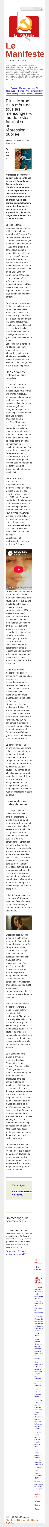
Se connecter (24, 1520)
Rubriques (10, 91)
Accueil (14, 88)
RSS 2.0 (10, 1523)
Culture (37, 1501)
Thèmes (20, 91)
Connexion (11, 1251)
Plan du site (11, 1520)
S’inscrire (22, 1251)
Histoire (37, 1505)
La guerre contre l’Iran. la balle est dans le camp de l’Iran (37, 1440)
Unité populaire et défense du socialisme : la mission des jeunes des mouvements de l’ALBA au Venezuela (39, 1374)
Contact (35, 1520)
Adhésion (38, 94)
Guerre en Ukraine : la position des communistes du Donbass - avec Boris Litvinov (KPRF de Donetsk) (39, 1326)
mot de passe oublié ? (16, 1254)
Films (29, 94)
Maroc (36, 1509)
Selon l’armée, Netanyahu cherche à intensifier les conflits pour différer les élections (38, 1349)
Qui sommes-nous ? (28, 88)
